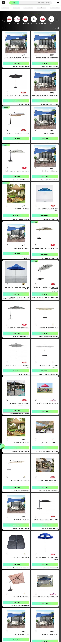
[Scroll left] (3, 20)
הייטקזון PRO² (5, 8)
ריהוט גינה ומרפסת (46, 14)
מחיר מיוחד (44, 63)
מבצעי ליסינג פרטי (55, 8)
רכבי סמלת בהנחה (41, 8)
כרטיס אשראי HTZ (28, 8)
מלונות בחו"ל (16, 8)
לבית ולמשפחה (55, 14)
